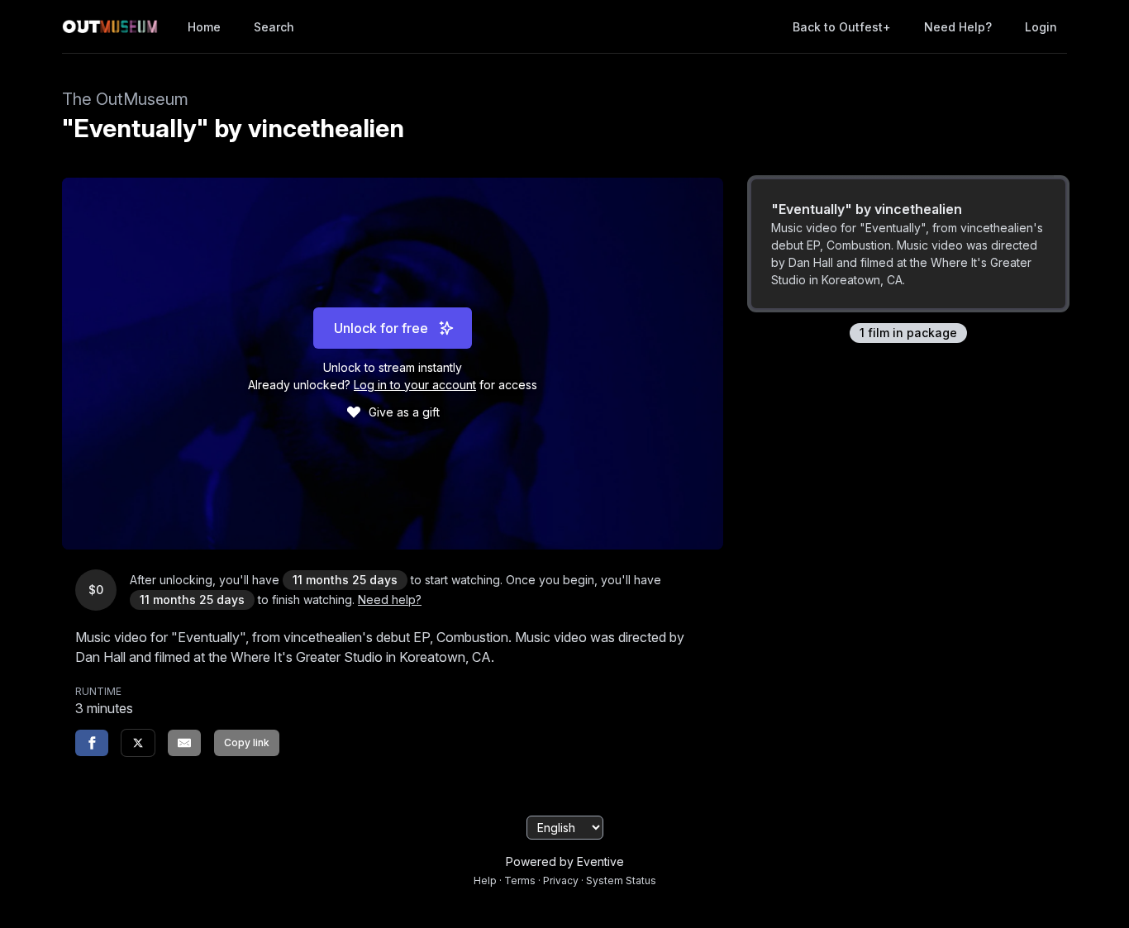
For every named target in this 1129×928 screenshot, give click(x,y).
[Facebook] (91, 743)
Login (1041, 27)
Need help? (958, 27)
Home (204, 27)
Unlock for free (381, 328)
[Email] (184, 743)
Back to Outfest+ (842, 27)
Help (485, 880)
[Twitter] (138, 743)
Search (274, 27)
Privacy (561, 880)
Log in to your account (415, 385)
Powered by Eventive (565, 861)
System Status (621, 880)
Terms (520, 880)
